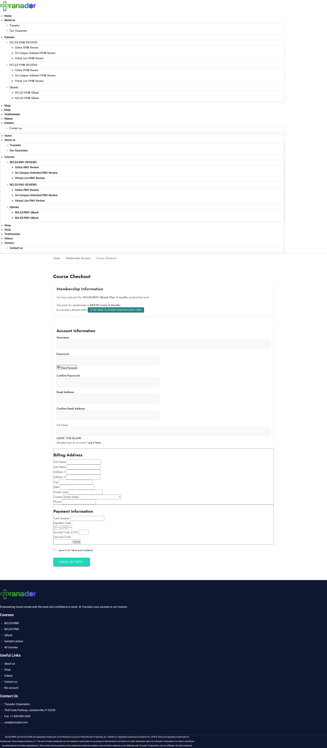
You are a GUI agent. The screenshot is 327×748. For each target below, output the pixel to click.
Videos (8, 118)
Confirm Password (68, 376)
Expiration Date (62, 523)
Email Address (65, 392)
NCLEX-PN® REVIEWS (23, 65)
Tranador (15, 25)
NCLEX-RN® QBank (27, 93)
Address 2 (59, 477)
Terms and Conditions (82, 550)
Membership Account (78, 258)
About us (9, 20)
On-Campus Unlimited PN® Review (35, 75)
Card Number (61, 518)
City (55, 482)
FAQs (7, 110)
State (56, 487)
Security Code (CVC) (65, 532)
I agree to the (75, 550)
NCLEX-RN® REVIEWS (23, 42)
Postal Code (60, 492)
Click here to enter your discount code (116, 310)
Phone (57, 502)
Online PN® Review (26, 70)
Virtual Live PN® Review (29, 81)
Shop (7, 105)
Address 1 (59, 472)
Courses (9, 37)
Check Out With (71, 561)
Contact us (16, 128)
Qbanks (14, 87)
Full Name (62, 425)
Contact (9, 123)
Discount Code (62, 537)
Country (57, 497)
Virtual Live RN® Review (29, 58)
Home (8, 16)
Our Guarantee (18, 31)
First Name (59, 462)
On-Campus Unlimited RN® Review (35, 53)
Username (63, 337)
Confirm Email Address (71, 409)
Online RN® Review (26, 48)
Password (63, 354)
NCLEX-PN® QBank (27, 98)
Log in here (94, 443)
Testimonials (12, 114)
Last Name (59, 467)
